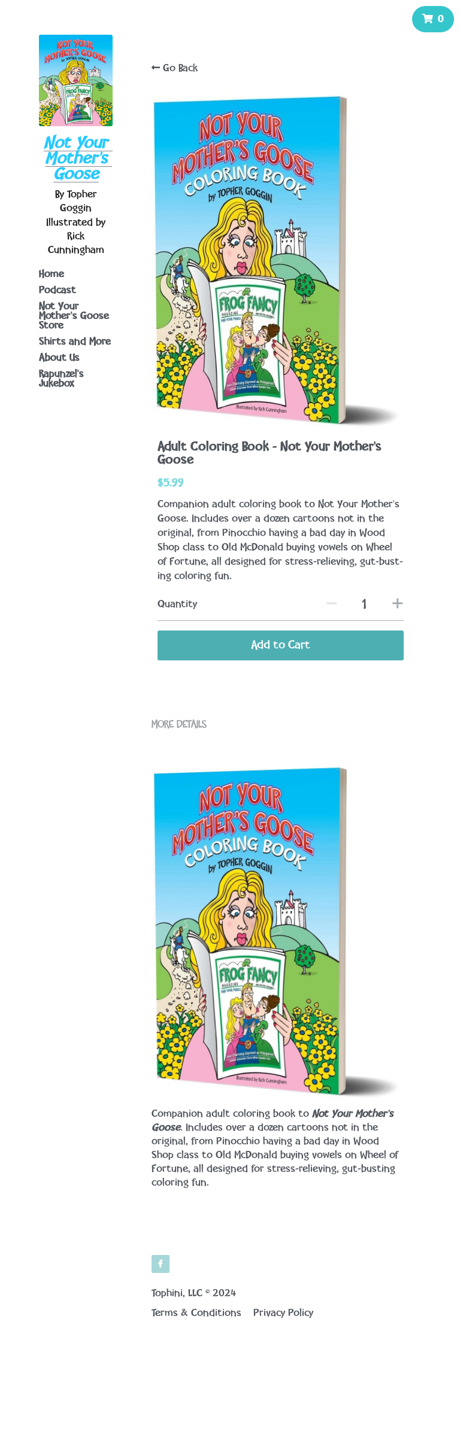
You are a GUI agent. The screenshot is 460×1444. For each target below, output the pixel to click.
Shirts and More (75, 341)
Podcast (57, 290)
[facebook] (161, 1264)
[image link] (76, 79)
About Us (59, 357)
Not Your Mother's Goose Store (74, 315)
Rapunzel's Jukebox (61, 378)
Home (51, 274)
